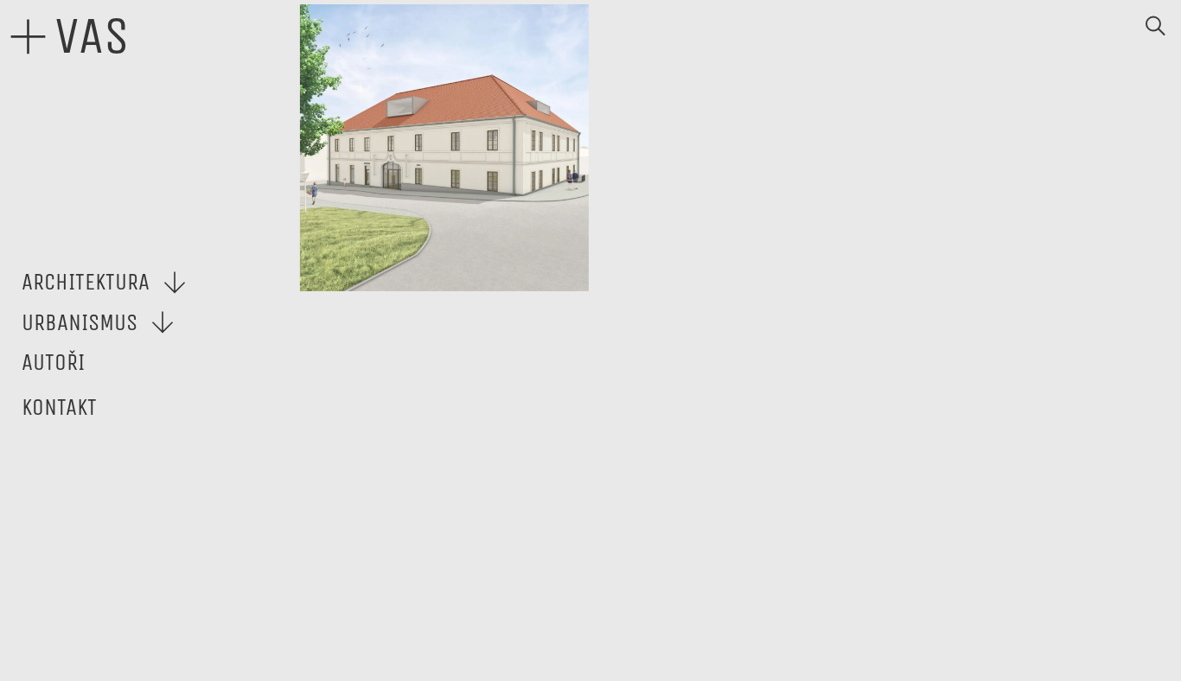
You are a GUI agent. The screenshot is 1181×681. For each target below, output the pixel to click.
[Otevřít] (28, 36)
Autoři (53, 362)
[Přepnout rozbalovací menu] (175, 282)
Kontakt (59, 407)
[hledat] (1155, 26)
